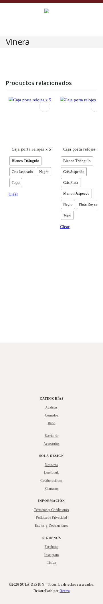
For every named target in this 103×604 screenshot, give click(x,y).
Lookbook (51, 473)
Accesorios (51, 444)
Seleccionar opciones (44, 106)
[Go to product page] (31, 120)
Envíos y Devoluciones (51, 526)
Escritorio (52, 436)
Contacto (51, 489)
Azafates (51, 407)
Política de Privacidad (51, 518)
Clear (13, 194)
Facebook (51, 547)
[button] (9, 19)
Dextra (65, 591)
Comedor (51, 415)
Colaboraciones (51, 481)
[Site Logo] (57, 19)
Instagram (51, 555)
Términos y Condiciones (51, 510)
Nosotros (51, 465)
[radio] (25, 161)
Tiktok (51, 562)
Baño (51, 423)
